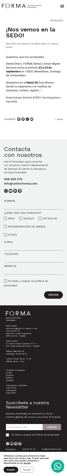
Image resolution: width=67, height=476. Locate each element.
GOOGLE (28, 218)
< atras (59, 119)
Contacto (9, 380)
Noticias (9, 378)
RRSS (11, 218)
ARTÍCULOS (50, 218)
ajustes (27, 463)
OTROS (12, 234)
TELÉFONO (11, 254)
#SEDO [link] (37, 97)
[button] (62, 6)
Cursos (9, 373)
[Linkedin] (20, 443)
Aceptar (11, 469)
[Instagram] (7, 443)
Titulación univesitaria (15, 370)
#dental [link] (27, 97)
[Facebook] (15, 443)
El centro (9, 375)
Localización (11, 390)
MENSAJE (10, 266)
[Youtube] (11, 443)
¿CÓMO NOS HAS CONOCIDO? (23, 213)
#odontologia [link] (14, 97)
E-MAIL (8, 242)
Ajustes (27, 469)
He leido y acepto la (35, 434)
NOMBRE (9, 201)
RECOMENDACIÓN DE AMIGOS (27, 226)
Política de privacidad (47, 434)
